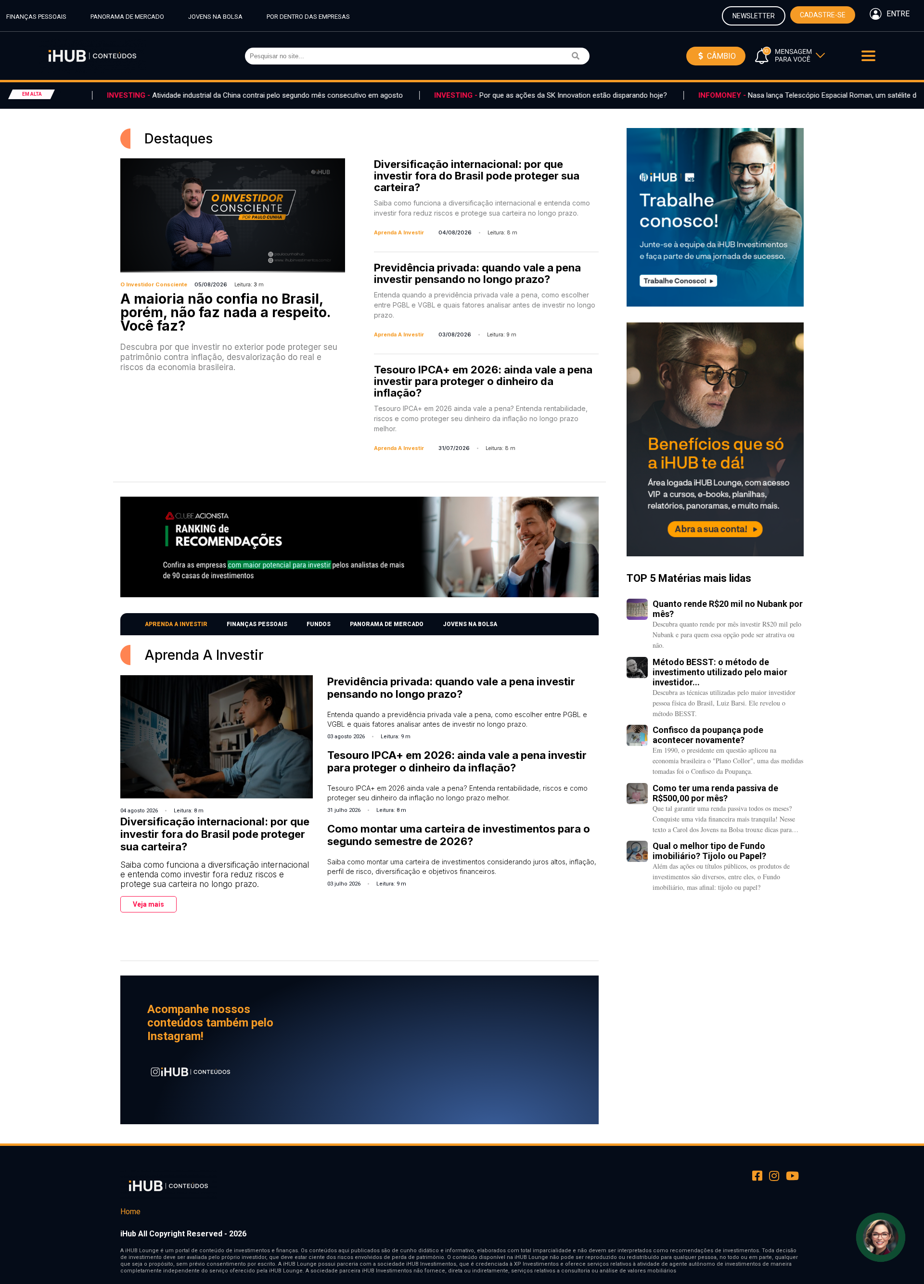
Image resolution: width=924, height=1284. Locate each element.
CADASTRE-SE (823, 15)
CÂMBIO (720, 56)
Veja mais (148, 904)
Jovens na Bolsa (215, 16)
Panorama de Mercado (127, 16)
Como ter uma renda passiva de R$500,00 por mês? (715, 793)
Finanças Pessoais (36, 16)
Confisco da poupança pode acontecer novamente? (708, 735)
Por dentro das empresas (308, 16)
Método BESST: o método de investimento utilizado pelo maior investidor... (720, 672)
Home (130, 1212)
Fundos (319, 624)
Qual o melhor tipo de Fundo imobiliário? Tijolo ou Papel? (709, 851)
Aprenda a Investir (176, 624)
